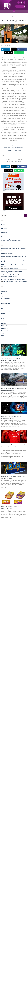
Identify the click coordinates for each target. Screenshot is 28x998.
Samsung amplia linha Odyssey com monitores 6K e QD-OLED (13, 235)
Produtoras (3, 323)
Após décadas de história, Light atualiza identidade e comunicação (12, 227)
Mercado (3, 315)
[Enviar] (25, 215)
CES (2, 296)
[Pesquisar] (24, 6)
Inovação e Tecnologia (6, 311)
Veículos (3, 333)
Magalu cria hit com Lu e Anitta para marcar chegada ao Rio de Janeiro (13, 261)
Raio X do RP (4, 325)
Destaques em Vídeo (5, 303)
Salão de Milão (4, 328)
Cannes (2, 293)
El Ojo (2, 306)
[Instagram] (24, 2)
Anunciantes (4, 291)
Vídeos (2, 335)
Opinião (3, 320)
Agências (14, 16)
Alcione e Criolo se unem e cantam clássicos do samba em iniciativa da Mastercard (13, 252)
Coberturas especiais (5, 298)
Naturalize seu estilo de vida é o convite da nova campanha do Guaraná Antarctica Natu (12, 275)
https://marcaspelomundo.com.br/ (14, 150)
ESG (2, 308)
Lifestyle (3, 313)
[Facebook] (18, 2)
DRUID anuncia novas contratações (10, 268)
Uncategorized (4, 330)
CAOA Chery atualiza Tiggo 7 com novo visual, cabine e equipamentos (12, 231)
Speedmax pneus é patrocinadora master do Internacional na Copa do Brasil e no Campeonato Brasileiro (13, 239)
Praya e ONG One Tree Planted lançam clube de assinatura (13, 279)
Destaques (3, 301)
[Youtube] (21, 2)
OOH (2, 318)
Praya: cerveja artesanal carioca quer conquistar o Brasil (15, 281)
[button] (14, 11)
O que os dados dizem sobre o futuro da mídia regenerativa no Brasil (13, 223)
